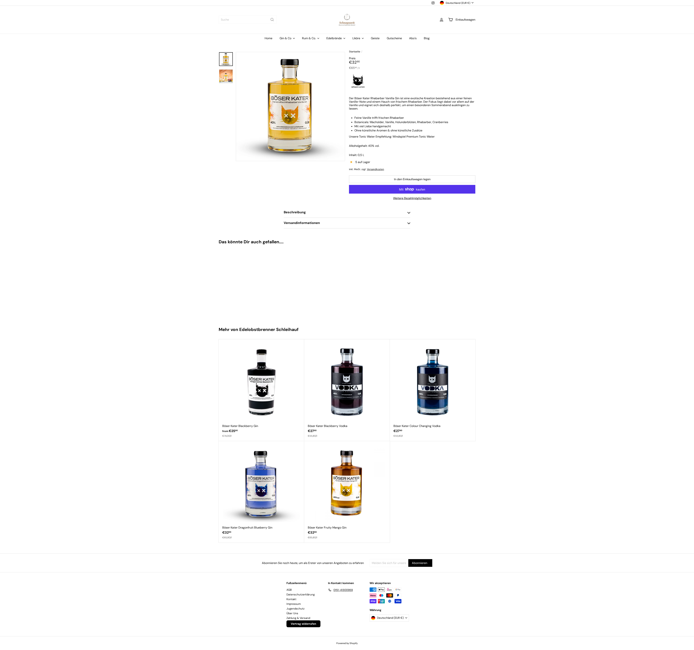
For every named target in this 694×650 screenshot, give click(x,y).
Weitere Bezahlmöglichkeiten (412, 198)
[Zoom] (290, 106)
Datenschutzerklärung (300, 594)
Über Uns (292, 613)
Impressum (293, 604)
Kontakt (291, 599)
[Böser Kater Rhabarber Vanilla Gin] (240, 284)
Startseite (354, 51)
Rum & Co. (309, 38)
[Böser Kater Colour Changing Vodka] (432, 390)
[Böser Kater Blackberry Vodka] (347, 390)
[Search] (272, 20)
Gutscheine (394, 38)
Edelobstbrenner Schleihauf (269, 329)
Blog (427, 38)
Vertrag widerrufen (303, 624)
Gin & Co (286, 38)
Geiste (375, 38)
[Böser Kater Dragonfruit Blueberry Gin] (261, 492)
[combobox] (248, 20)
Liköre (356, 38)
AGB (289, 590)
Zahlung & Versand (298, 618)
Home (268, 38)
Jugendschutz (295, 608)
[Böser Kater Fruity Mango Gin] (347, 492)
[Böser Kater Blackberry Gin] (261, 390)
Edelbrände (334, 38)
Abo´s (413, 38)
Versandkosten (375, 169)
